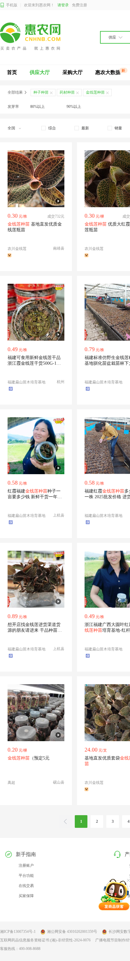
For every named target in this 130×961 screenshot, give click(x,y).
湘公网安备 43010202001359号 (72, 931)
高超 (11, 782)
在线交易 (26, 886)
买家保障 (26, 896)
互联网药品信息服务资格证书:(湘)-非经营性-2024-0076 (45, 940)
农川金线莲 (17, 248)
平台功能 (26, 875)
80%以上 (37, 106)
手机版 (11, 5)
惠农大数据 (108, 72)
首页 (12, 72)
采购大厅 (72, 72)
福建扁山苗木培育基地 (26, 382)
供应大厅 (40, 72)
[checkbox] (48, 128)
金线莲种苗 (95, 92)
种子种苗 (41, 92)
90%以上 (74, 106)
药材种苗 (67, 92)
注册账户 (26, 865)
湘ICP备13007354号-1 (18, 931)
